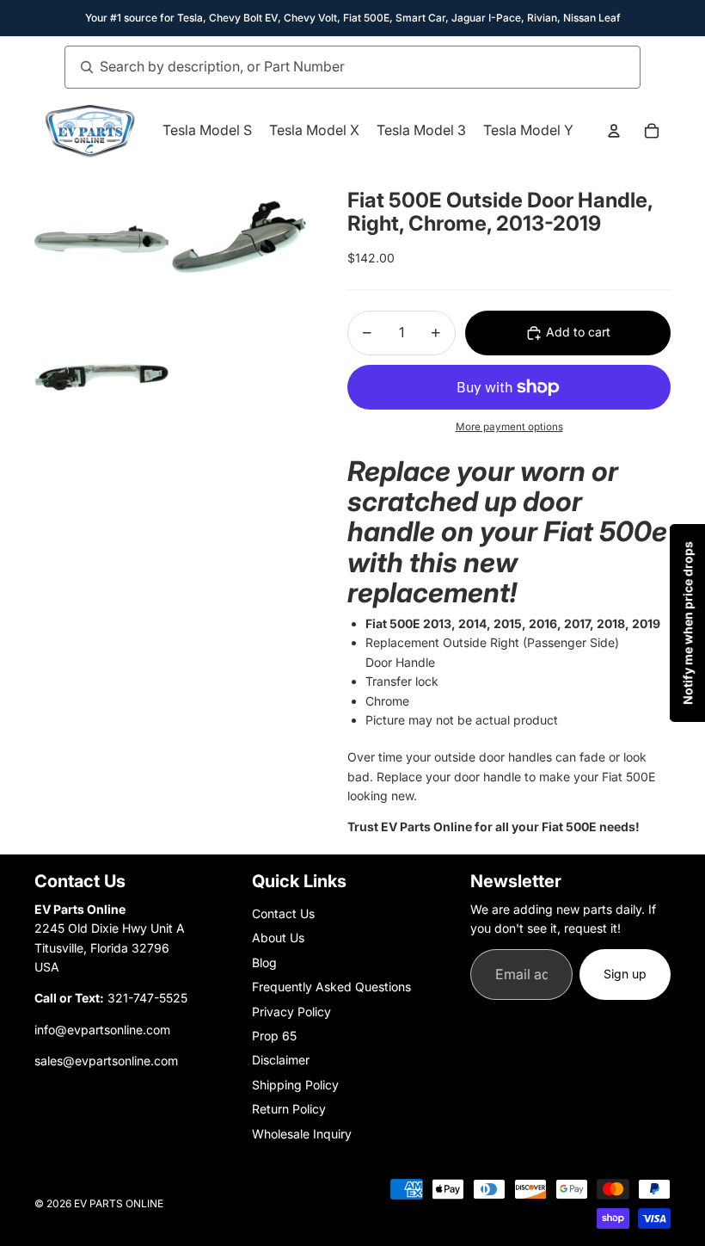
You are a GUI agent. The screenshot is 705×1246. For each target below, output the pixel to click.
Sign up (625, 973)
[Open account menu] (614, 131)
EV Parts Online (118, 1203)
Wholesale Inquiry (302, 1133)
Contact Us (283, 913)
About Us (278, 937)
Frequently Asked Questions (331, 986)
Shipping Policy (295, 1084)
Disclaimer (281, 1059)
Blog (264, 962)
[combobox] (333, 67)
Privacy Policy (291, 1011)
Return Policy (289, 1108)
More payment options (509, 427)
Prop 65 (274, 1035)
